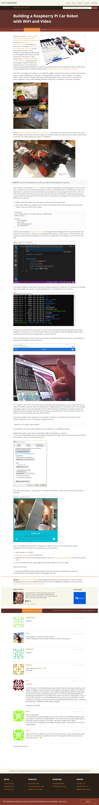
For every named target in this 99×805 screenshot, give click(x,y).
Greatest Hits (9, 786)
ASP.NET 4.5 (81, 783)
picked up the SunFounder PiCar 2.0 (25, 47)
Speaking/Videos (58, 783)
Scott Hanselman (9, 3)
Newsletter (33, 604)
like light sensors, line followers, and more (62, 69)
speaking (94, 3)
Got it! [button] (88, 801)
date (27, 7)
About (27, 604)
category (22, 7)
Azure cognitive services (62, 558)
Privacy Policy (9, 783)
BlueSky (62, 610)
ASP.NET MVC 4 (82, 786)
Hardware (50, 29)
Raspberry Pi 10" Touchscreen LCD (22, 43)
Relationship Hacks (83, 789)
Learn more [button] (62, 801)
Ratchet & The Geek (35, 789)
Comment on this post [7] (32, 29)
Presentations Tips (59, 786)
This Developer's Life (36, 786)
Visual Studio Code (37, 232)
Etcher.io (36, 188)
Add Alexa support (21, 555)
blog (74, 3)
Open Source (58, 29)
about (68, 3)
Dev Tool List (9, 789)
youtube (87, 3)
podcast (80, 3)
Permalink (77, 610)
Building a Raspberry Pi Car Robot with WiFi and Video (45, 18)
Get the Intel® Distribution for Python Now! (28, 584)
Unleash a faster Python (28, 580)
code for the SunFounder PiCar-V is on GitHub (34, 133)
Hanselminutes (33, 783)
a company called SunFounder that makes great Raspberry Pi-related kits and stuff (25, 38)
